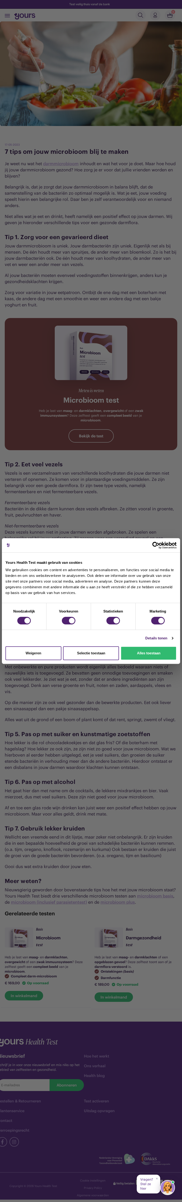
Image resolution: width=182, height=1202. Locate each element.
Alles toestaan (148, 653)
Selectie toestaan (91, 653)
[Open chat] (167, 1187)
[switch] (68, 620)
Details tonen (156, 638)
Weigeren (33, 653)
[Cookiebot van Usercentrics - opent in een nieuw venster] (156, 545)
